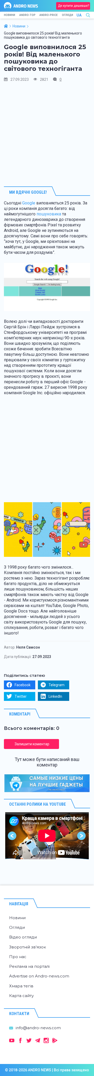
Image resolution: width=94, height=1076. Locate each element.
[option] (47, 835)
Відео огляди (23, 937)
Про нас (17, 956)
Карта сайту (21, 995)
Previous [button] (12, 835)
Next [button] (81, 835)
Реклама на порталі (29, 966)
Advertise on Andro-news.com (39, 976)
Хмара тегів (21, 985)
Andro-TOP (27, 15)
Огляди (67, 15)
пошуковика (49, 213)
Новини (9, 15)
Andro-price (48, 15)
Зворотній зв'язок (27, 947)
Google (28, 203)
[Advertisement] (47, 134)
